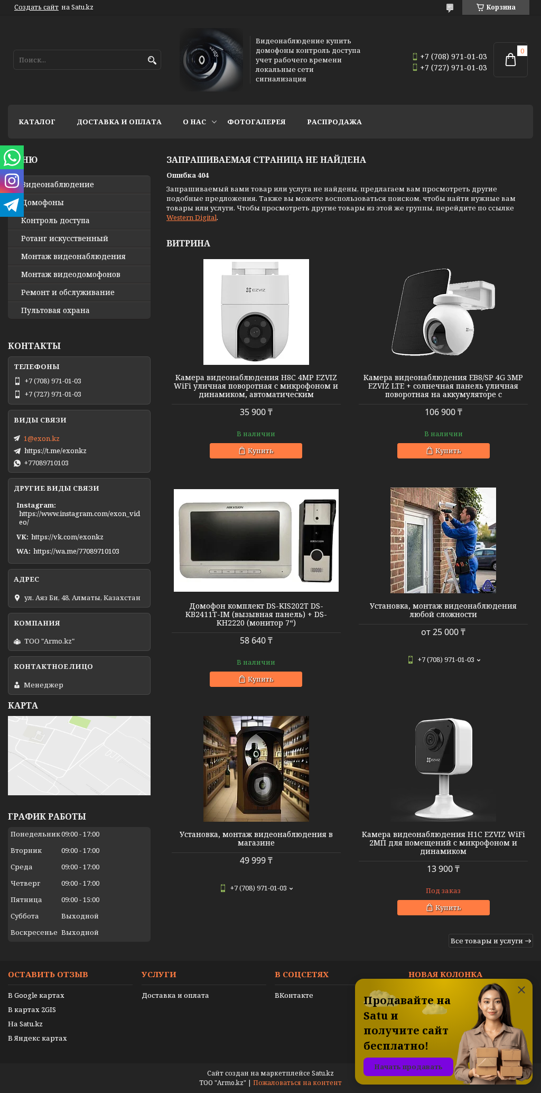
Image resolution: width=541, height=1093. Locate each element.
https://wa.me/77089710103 (76, 551)
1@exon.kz (42, 438)
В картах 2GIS (32, 1009)
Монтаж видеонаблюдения (73, 256)
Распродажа (334, 121)
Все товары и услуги (487, 940)
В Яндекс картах (37, 1038)
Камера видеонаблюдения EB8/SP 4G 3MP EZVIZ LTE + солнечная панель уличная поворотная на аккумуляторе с (443, 386)
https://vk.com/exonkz (67, 536)
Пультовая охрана (55, 310)
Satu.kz (323, 1073)
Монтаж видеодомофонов (70, 274)
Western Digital (191, 217)
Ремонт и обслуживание (68, 292)
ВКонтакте (294, 995)
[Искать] (152, 60)
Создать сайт (36, 7)
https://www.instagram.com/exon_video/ (79, 517)
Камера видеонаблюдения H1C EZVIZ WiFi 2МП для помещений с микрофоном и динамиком (443, 843)
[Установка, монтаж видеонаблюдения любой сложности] (443, 540)
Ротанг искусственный (64, 238)
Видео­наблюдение (57, 184)
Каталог (36, 121)
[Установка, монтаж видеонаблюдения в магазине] (256, 769)
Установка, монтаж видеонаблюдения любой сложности (443, 610)
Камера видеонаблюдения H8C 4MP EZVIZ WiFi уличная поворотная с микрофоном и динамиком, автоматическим (256, 386)
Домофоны (42, 202)
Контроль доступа (55, 220)
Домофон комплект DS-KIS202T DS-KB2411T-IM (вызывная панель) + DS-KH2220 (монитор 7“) (256, 614)
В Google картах (36, 995)
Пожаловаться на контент (297, 1082)
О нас (194, 121)
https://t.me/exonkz (55, 450)
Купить (261, 450)
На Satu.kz (25, 1023)
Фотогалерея (256, 121)
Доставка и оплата (119, 121)
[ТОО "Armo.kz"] (211, 59)
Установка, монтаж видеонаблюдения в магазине (256, 838)
